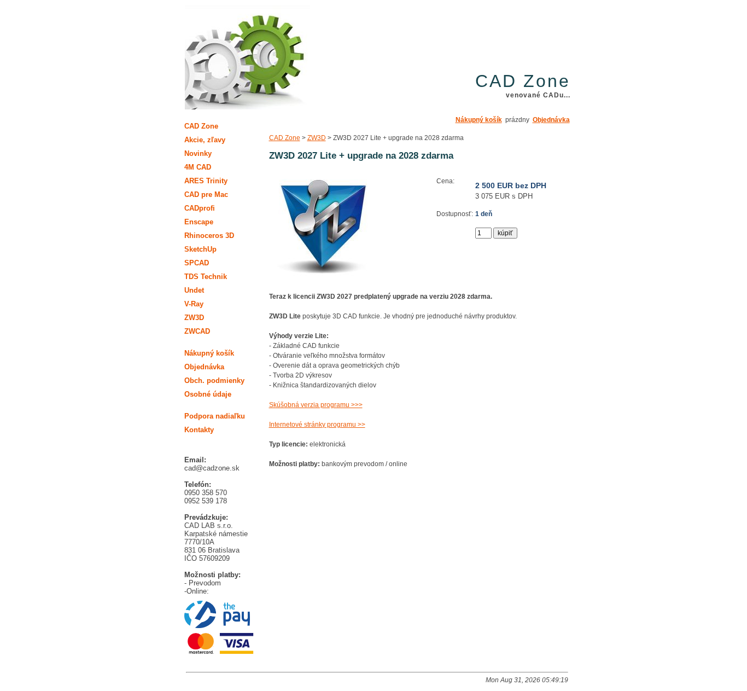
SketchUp (200, 249)
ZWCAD (197, 331)
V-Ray (193, 304)
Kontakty (199, 430)
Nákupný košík (479, 120)
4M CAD (197, 167)
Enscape (198, 222)
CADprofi (199, 208)
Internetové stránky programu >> (317, 424)
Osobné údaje (207, 394)
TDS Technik (205, 276)
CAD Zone (284, 138)
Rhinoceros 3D (209, 235)
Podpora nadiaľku (214, 416)
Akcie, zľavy (204, 140)
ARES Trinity (205, 181)
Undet (194, 290)
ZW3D (316, 138)
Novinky (198, 153)
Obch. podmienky (214, 380)
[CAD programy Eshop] (247, 58)
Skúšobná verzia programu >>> (316, 405)
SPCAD (196, 263)
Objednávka (551, 120)
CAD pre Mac (206, 194)
